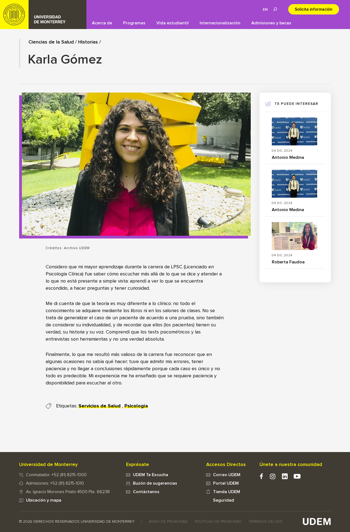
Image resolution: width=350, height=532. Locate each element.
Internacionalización (220, 23)
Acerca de (102, 23)
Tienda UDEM (226, 492)
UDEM (43, 14)
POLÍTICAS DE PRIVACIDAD (218, 522)
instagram (272, 476)
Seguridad (223, 500)
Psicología (136, 406)
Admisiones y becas (271, 23)
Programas (134, 23)
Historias (88, 42)
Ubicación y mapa (43, 500)
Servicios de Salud (99, 406)
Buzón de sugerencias (155, 483)
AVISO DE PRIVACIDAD (168, 522)
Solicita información (313, 9)
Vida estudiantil (172, 23)
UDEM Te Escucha (150, 475)
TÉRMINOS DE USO (265, 522)
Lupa (275, 9)
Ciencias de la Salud (51, 42)
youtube (297, 476)
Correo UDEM (226, 475)
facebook (261, 476)
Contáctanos (146, 492)
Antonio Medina (288, 157)
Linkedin (285, 476)
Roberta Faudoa (288, 262)
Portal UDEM (226, 483)
